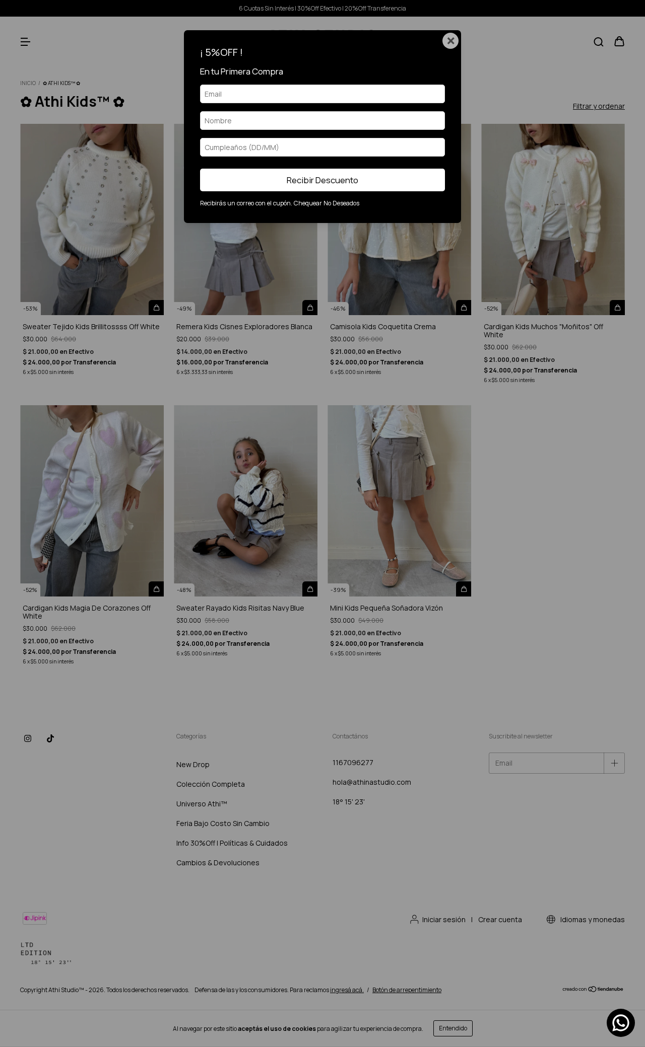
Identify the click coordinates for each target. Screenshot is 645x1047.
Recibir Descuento (322, 180)
